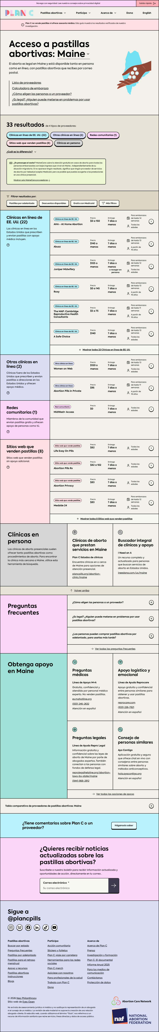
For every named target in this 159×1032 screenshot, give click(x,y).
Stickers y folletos (58, 950)
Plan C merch (55, 968)
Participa (81, 13)
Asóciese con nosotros (60, 973)
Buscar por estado (18, 945)
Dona (129, 13)
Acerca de (107, 13)
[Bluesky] (19, 927)
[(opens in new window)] (131, 1000)
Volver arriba (81, 590)
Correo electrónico (55, 883)
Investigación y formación (102, 955)
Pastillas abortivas (51, 13)
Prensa (91, 950)
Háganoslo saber (124, 825)
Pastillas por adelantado (22, 955)
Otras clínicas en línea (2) (68, 135)
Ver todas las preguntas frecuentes (115, 649)
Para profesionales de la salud (65, 977)
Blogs (11, 981)
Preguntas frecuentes (20, 950)
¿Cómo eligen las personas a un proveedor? (42, 94)
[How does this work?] (8, 245)
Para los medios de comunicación (98, 971)
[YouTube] (54, 927)
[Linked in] (37, 927)
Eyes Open (29, 1001)
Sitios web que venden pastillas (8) (29, 143)
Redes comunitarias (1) (103, 135)
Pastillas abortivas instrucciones (18, 974)
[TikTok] (46, 927)
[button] (30, 88)
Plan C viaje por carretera (62, 955)
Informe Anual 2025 (98, 964)
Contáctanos (94, 977)
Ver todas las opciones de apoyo (115, 794)
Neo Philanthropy (26, 998)
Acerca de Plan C (97, 945)
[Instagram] (11, 927)
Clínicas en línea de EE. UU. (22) (27, 135)
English (147, 13)
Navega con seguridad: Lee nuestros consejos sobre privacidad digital (68, 3)
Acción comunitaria (59, 945)
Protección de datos (99, 982)
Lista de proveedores (26, 83)
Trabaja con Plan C (58, 982)
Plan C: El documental (100, 960)
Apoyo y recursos (17, 968)
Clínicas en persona (68, 143)
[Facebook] (28, 927)
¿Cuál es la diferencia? (20, 151)
